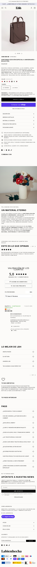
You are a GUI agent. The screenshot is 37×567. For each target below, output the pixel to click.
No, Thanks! (18, 294)
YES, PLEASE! (18, 291)
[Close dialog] (31, 271)
